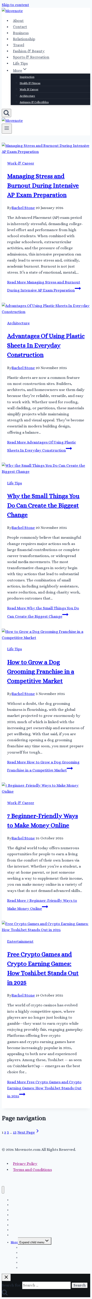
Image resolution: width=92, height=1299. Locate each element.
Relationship (24, 39)
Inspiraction (27, 76)
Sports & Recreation (31, 57)
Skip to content (15, 5)
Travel (18, 45)
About (18, 21)
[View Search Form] (6, 113)
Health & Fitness (30, 83)
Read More (44, 1089)
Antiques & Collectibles (34, 102)
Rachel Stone (23, 208)
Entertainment (20, 941)
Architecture (27, 95)
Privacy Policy (25, 1164)
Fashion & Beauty (29, 51)
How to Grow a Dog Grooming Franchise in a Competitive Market (40, 671)
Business (21, 33)
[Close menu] (3, 1189)
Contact (20, 27)
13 (15, 1132)
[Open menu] (7, 128)
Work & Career (29, 89)
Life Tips (20, 63)
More (14, 1242)
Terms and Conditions (32, 1170)
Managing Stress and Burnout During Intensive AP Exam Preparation (43, 186)
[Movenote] (12, 11)
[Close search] (6, 1277)
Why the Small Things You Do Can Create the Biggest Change (43, 505)
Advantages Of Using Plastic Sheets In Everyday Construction (46, 345)
